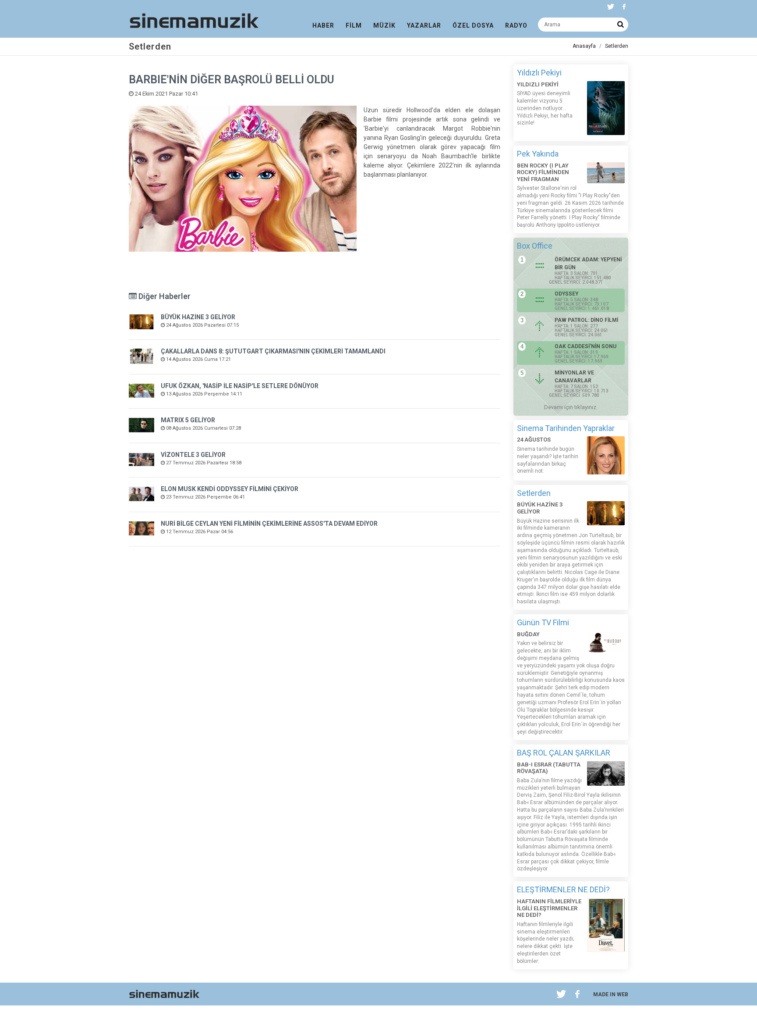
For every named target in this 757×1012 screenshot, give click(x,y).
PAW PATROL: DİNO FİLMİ (586, 320)
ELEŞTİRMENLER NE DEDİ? (563, 889)
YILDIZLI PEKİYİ (538, 84)
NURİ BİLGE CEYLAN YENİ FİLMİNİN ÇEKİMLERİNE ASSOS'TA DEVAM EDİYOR (269, 523)
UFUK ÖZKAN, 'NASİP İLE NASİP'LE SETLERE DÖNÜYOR (239, 385)
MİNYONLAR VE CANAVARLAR (574, 377)
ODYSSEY (566, 294)
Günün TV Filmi (543, 622)
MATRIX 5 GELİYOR (188, 420)
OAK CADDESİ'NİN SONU (585, 346)
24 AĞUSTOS (534, 439)
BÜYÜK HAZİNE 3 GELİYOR (198, 317)
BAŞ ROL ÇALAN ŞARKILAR (563, 752)
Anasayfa (584, 46)
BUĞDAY (528, 634)
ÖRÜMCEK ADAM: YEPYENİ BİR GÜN (588, 264)
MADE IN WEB (610, 994)
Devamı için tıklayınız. (571, 407)
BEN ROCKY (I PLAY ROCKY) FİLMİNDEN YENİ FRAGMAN (543, 172)
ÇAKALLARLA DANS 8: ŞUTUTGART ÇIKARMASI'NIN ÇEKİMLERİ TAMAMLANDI (273, 351)
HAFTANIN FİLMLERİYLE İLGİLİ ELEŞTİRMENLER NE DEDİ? (549, 908)
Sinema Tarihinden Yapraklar (566, 428)
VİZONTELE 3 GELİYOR (193, 454)
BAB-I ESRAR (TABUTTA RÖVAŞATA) (548, 768)
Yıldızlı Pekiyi (539, 72)
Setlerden (616, 46)
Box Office (534, 245)
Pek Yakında (538, 153)
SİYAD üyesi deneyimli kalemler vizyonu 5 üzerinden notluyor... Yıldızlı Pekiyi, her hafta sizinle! (545, 108)
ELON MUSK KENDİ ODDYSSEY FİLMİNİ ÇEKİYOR (229, 488)
